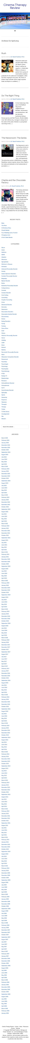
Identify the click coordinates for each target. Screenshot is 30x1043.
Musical (4, 347)
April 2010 (4, 863)
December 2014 (6, 730)
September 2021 (6, 537)
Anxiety (3, 271)
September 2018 (6, 623)
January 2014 (5, 756)
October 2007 (5, 934)
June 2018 (4, 630)
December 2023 (6, 473)
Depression (5, 309)
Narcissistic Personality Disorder (10, 352)
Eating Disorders (6, 321)
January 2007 (5, 956)
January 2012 (5, 813)
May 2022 (4, 518)
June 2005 (4, 1001)
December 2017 (6, 644)
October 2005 (5, 991)
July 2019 (4, 599)
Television (4, 402)
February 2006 (5, 982)
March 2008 (5, 923)
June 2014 (4, 744)
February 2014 (5, 754)
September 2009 (6, 880)
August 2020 (5, 568)
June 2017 (4, 659)
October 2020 (5, 564)
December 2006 (6, 958)
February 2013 (5, 782)
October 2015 (5, 706)
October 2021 (5, 535)
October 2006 (5, 963)
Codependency (6, 288)
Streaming (4, 397)
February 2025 (5, 440)
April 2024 (4, 464)
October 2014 (5, 735)
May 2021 (4, 547)
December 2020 (6, 559)
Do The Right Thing (10, 95)
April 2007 (4, 949)
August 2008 (5, 911)
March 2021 (5, 552)
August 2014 (5, 739)
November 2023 (6, 476)
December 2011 (6, 816)
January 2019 (5, 613)
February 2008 (5, 925)
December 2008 (6, 901)
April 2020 (4, 578)
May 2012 (4, 804)
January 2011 (5, 842)
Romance (4, 380)
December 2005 (6, 987)
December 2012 (6, 787)
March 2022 (5, 523)
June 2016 (4, 687)
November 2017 (6, 647)
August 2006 (5, 968)
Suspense (4, 399)
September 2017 (6, 652)
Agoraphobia (5, 261)
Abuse (3, 247)
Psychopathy (5, 368)
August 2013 (5, 768)
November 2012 (6, 789)
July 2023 (4, 485)
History (3, 333)
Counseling (4, 297)
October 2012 (5, 792)
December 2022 (6, 502)
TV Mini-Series (5, 411)
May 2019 (4, 604)
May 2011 (4, 832)
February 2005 (5, 1010)
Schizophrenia (5, 385)
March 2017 (5, 666)
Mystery (4, 349)
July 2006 (4, 970)
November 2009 (6, 875)
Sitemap (18, 1028)
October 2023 (5, 478)
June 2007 (4, 944)
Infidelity (4, 340)
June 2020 (4, 573)
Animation (4, 266)
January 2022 (5, 528)
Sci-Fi (3, 387)
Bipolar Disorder (6, 280)
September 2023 (6, 480)
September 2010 (6, 851)
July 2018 (4, 628)
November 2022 (6, 504)
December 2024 (6, 445)
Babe (3, 223)
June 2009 (4, 887)
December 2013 (6, 758)
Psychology (5, 366)
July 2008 (4, 913)
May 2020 (4, 575)
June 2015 (4, 716)
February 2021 (5, 554)
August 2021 (5, 540)
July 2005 (4, 999)
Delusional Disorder (7, 304)
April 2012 (4, 806)
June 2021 (4, 545)
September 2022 (6, 509)
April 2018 (4, 635)
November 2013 (6, 761)
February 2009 (5, 896)
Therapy (4, 406)
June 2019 (4, 602)
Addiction (4, 252)
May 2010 (4, 861)
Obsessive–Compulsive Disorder (10, 357)
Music (3, 345)
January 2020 (5, 585)
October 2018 (5, 621)
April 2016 (4, 692)
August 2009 (5, 882)
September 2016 (6, 680)
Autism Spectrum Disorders (9, 273)
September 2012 (6, 794)
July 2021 (4, 542)
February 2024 (5, 468)
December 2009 (6, 873)
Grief (3, 330)
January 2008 (5, 927)
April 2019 (4, 606)
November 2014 (6, 732)
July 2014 (4, 742)
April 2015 (4, 720)
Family (3, 323)
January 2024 (5, 471)
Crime (3, 302)
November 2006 (6, 961)
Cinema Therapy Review (15, 6)
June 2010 (4, 858)
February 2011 (5, 839)
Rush (4, 53)
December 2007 (6, 930)
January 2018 (5, 642)
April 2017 (4, 663)
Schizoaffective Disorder (8, 383)
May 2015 (4, 718)
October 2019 (5, 592)
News (3, 354)
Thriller (3, 409)
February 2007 (5, 953)
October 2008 (5, 906)
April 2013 (4, 778)
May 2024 (4, 461)
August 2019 (5, 597)
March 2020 (5, 580)
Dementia (4, 307)
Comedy (4, 290)
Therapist (4, 404)
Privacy (13, 1028)
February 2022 (5, 526)
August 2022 (5, 511)
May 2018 (4, 632)
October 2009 (5, 877)
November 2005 (6, 989)
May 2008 (4, 918)
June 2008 (4, 915)
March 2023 (5, 495)
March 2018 (5, 637)
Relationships (5, 378)
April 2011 (4, 835)
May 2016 (4, 690)
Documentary (5, 316)
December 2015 (6, 701)
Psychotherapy (5, 371)
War (3, 416)
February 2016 (5, 697)
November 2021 (6, 533)
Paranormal (5, 359)
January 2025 (5, 442)
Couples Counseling (7, 299)
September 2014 (6, 737)
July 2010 (4, 856)
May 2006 (4, 975)
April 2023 (4, 492)
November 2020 (6, 561)
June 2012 (4, 801)
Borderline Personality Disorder (10, 285)
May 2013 (4, 775)
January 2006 (5, 984)
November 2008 (6, 904)
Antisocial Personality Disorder (10, 269)
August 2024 (5, 454)
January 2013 (5, 785)
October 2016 (5, 678)
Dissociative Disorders (7, 311)
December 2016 (6, 673)
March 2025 (5, 438)
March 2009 (5, 894)
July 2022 (4, 514)
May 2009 (4, 889)
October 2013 (5, 763)
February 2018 (5, 640)
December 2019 (6, 587)
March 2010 (5, 865)
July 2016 (4, 685)
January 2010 (5, 870)
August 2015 (5, 711)
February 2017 (5, 668)
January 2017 (5, 671)
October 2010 (5, 849)
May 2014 (4, 747)
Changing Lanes (6, 235)
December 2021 (6, 530)
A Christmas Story (6, 228)
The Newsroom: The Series (14, 138)
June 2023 (4, 487)
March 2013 (5, 780)
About (20, 1026)
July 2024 (4, 457)
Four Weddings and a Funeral (9, 232)
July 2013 (4, 770)
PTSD (3, 373)
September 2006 (6, 965)
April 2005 (4, 1006)
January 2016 (5, 699)
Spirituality (4, 392)
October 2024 (5, 449)
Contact (16, 1026)
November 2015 (6, 704)
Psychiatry (4, 361)
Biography (4, 278)
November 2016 (6, 675)
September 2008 (6, 908)
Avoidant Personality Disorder (9, 276)
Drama (3, 318)
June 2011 (4, 830)
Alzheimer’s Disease (7, 264)
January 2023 (5, 499)
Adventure (4, 259)
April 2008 (4, 920)
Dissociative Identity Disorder (9, 314)
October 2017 (5, 649)
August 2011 (5, 825)
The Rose (4, 225)
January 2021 (5, 556)
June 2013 (4, 773)
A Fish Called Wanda (7, 237)
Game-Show (5, 328)
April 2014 (4, 749)
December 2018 (6, 616)
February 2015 (5, 725)
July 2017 (4, 656)
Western (4, 418)
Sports (3, 395)
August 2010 (5, 854)
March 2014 (5, 751)
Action (3, 250)
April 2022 (4, 521)
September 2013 (6, 766)
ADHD (3, 254)
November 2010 (6, 846)
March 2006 (5, 980)
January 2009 (5, 899)
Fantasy (4, 326)
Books (3, 283)
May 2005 (4, 1003)
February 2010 (5, 868)
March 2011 (5, 837)
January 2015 (5, 728)
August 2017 (5, 654)
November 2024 (6, 447)
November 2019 (6, 590)
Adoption (4, 257)
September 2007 (6, 937)
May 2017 (4, 661)
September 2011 (6, 823)
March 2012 (5, 808)
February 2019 (5, 611)
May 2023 (4, 490)
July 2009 (4, 884)
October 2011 (5, 820)
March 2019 (5, 609)
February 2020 (5, 583)
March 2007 (5, 951)
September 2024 (6, 452)
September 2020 (6, 566)
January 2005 (5, 1013)
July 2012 (4, 799)
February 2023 (5, 497)
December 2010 (6, 844)
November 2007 (6, 932)
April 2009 (4, 892)
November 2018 (6, 618)
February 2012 (5, 811)
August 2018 (5, 625)
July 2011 (4, 827)
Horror (3, 337)
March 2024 (5, 466)
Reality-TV (4, 376)
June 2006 (4, 972)
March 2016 (5, 694)
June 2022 (4, 516)
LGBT (3, 342)
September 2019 (6, 594)
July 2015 (4, 713)
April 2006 (4, 977)
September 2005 (6, 994)
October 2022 (5, 506)
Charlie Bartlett (5, 230)
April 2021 (4, 549)
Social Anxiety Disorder (8, 390)
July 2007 (4, 942)
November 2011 (6, 818)
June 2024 (4, 459)
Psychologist (5, 364)
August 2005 (5, 996)
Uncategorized (5, 414)
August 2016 (5, 682)
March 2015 (5, 723)
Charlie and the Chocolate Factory (14, 181)
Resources (25, 1026)
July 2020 (4, 571)
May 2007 (4, 946)
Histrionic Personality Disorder (9, 335)
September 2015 (6, 709)
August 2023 (5, 483)
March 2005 (5, 1008)
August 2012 (5, 797)
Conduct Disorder (6, 292)
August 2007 (5, 939)
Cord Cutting (5, 295)
